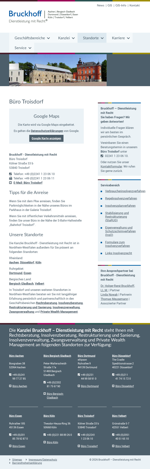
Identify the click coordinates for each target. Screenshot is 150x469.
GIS (110, 5)
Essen (27, 273)
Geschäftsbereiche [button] (30, 38)
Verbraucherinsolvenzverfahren (125, 191)
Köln (38, 262)
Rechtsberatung (46, 303)
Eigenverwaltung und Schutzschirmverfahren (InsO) (120, 231)
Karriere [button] (118, 38)
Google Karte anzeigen (46, 138)
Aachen (14, 262)
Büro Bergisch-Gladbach (55, 395)
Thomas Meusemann (114, 299)
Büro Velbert (119, 416)
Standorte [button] (91, 38)
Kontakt (135, 5)
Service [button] (21, 48)
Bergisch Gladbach (21, 284)
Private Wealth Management (59, 312)
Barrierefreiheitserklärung (27, 463)
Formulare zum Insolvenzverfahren (117, 244)
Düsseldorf (27, 262)
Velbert (39, 284)
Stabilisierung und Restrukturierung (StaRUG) (117, 216)
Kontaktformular (111, 166)
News (100, 5)
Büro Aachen (16, 355)
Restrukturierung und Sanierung (30, 307)
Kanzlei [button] (64, 38)
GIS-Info (120, 5)
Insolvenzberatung (70, 303)
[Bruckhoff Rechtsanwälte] (43, 17)
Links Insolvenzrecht (118, 253)
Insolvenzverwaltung (66, 307)
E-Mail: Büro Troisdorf (28, 183)
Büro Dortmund (86, 355)
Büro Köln (49, 416)
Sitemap (17, 459)
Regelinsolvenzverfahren (121, 198)
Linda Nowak (109, 295)
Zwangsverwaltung (22, 312)
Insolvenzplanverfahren (120, 206)
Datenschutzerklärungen (47, 131)
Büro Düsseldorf (121, 355)
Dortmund (15, 273)
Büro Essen (15, 416)
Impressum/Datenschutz (43, 459)
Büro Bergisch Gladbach (57, 355)
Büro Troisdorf (86, 416)
